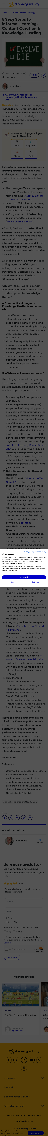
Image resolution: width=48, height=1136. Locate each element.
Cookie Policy (40, 552)
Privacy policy (28, 552)
